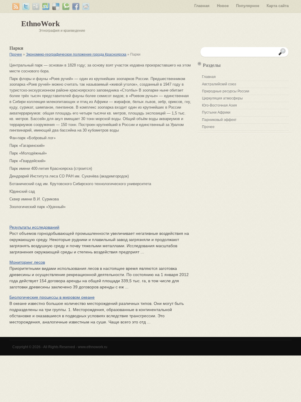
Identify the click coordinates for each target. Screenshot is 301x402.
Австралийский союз (219, 84)
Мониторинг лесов (27, 262)
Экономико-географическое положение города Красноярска (76, 54)
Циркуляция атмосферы (222, 98)
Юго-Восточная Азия (219, 105)
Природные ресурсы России (225, 91)
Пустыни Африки (216, 112)
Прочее (15, 54)
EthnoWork (40, 23)
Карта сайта (278, 6)
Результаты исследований (34, 227)
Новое (223, 6)
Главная (202, 6)
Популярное (247, 6)
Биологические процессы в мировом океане (52, 297)
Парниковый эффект (219, 120)
